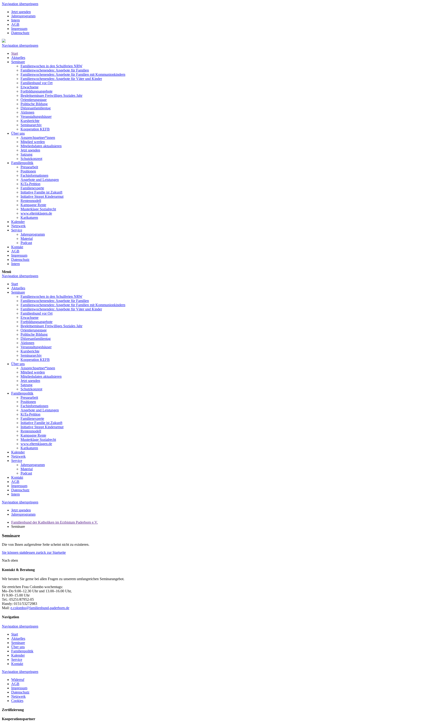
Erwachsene (29, 87)
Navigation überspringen (20, 4)
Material (27, 239)
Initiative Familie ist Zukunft (41, 192)
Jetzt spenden (21, 12)
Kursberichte (30, 121)
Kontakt (17, 247)
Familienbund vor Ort (36, 83)
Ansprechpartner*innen (38, 138)
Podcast (26, 243)
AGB (15, 24)
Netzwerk (18, 226)
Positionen (28, 171)
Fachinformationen (34, 175)
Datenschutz (20, 33)
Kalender (18, 222)
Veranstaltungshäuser (36, 117)
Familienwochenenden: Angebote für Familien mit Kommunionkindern (73, 74)
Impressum (19, 29)
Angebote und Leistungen (40, 180)
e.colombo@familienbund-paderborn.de (39, 608)
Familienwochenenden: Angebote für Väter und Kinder (61, 79)
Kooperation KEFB (35, 129)
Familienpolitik (22, 163)
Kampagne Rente (33, 205)
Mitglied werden (33, 142)
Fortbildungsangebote (36, 91)
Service (16, 230)
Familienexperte (32, 188)
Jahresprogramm (23, 16)
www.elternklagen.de (36, 213)
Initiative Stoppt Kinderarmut (42, 196)
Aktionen (27, 112)
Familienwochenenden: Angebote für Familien (55, 70)
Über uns (18, 133)
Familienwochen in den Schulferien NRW (51, 66)
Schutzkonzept (31, 159)
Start (14, 53)
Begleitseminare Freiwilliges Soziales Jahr (51, 95)
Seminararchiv (31, 125)
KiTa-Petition (30, 184)
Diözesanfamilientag (36, 108)
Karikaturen (29, 217)
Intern (15, 20)
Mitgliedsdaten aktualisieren (41, 146)
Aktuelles (18, 58)
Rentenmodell (31, 201)
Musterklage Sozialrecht (38, 209)
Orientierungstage (34, 100)
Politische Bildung (34, 104)
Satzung (26, 154)
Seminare (18, 62)
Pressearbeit (29, 167)
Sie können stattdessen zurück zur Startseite (34, 552)
